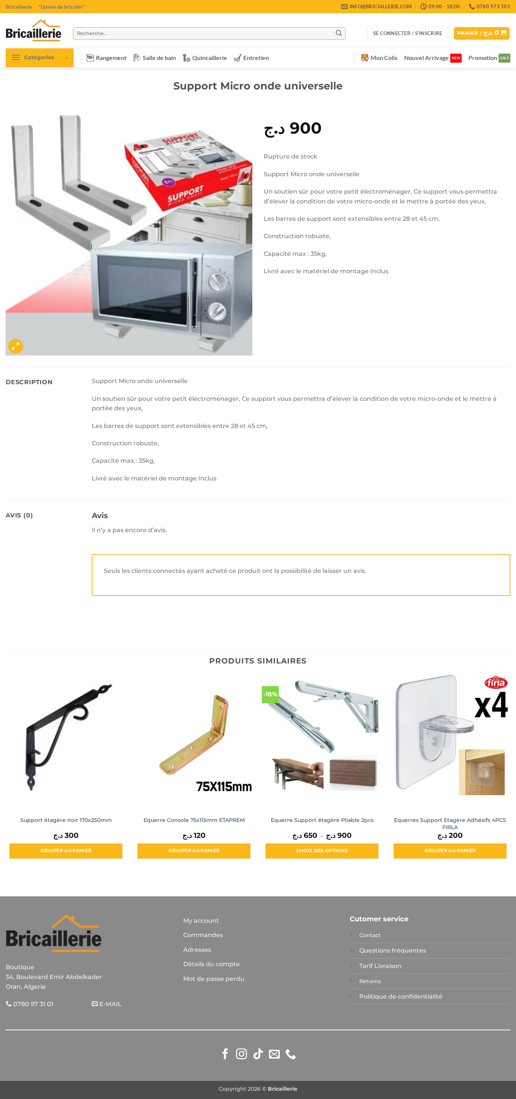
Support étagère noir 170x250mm (66, 820)
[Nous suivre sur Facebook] (225, 1055)
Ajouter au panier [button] (66, 850)
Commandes (203, 935)
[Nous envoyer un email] (274, 1055)
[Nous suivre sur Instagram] (241, 1055)
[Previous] (6, 773)
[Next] (510, 773)
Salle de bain (159, 57)
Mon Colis (384, 57)
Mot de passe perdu (213, 978)
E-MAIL (110, 1004)
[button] (407, 33)
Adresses (197, 949)
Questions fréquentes (392, 950)
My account (201, 920)
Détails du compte (211, 964)
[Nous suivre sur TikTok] (258, 1055)
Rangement (111, 57)
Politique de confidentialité (400, 996)
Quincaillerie (209, 57)
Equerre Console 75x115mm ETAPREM (194, 820)
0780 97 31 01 (32, 1004)
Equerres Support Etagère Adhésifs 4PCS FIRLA (450, 824)
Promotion (482, 57)
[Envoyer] (338, 33)
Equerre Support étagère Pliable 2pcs (322, 820)
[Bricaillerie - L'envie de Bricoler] (34, 30)
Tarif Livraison (380, 966)
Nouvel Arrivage (426, 57)
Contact (370, 935)
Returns (370, 981)
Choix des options (322, 850)
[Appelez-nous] (290, 1055)
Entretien (256, 57)
